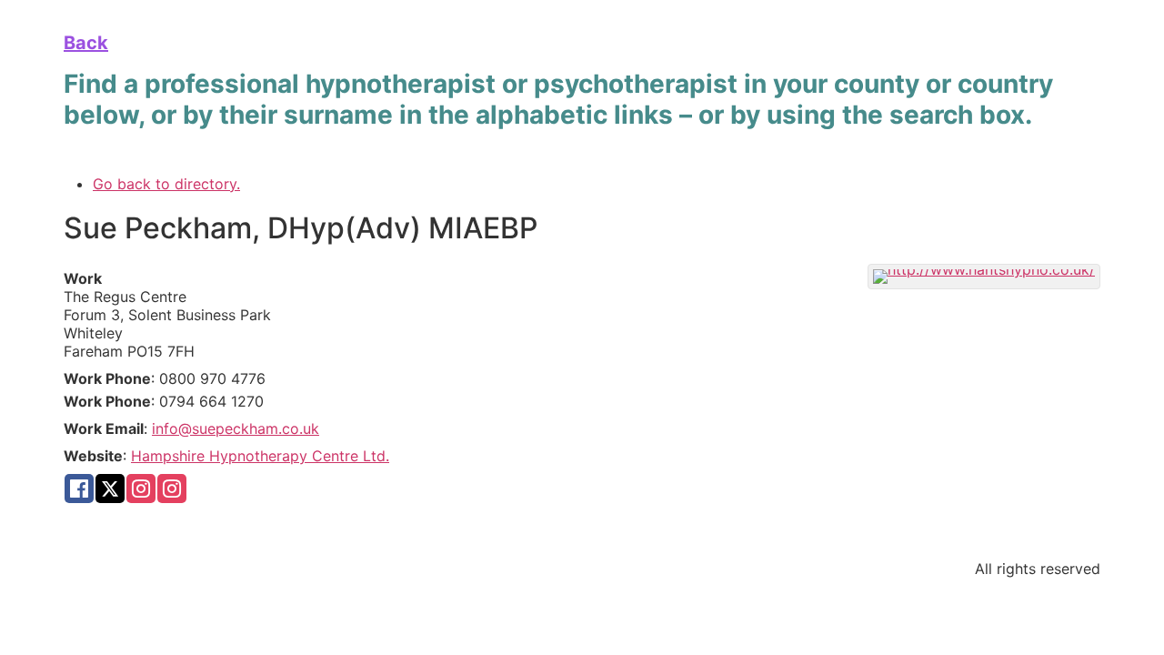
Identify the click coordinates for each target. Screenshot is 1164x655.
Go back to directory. (166, 184)
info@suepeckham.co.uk (235, 428)
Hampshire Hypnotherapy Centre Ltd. (260, 456)
